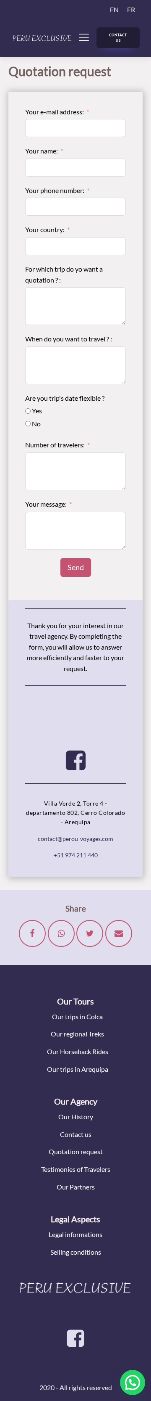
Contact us (75, 1134)
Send (76, 567)
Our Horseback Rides (77, 1051)
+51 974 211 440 (76, 855)
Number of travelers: (55, 445)
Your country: (45, 229)
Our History (75, 1117)
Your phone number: (54, 190)
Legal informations (75, 1234)
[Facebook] (32, 933)
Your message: (46, 504)
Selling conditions (75, 1252)
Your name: (41, 151)
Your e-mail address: (54, 112)
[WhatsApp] (61, 933)
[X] (89, 933)
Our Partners (76, 1187)
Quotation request (76, 1151)
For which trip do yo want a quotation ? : (64, 274)
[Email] (118, 933)
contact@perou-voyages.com (75, 838)
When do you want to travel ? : (68, 339)
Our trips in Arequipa (77, 1069)
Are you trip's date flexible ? (64, 398)
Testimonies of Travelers (75, 1169)
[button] (132, 1382)
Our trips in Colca (77, 1016)
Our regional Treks (77, 1034)
